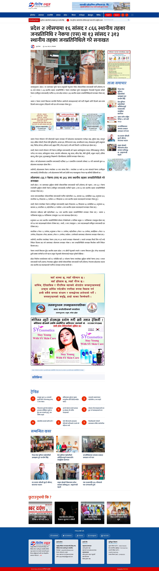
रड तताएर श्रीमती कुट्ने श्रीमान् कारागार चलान (42, 483)
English (108, 15)
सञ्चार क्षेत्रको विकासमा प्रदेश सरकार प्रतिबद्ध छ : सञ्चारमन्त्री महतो (67, 485)
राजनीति (50, 15)
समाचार (41, 15)
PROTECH (125, 569)
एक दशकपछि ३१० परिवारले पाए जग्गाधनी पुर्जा (92, 483)
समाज (58, 15)
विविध (98, 15)
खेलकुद (90, 15)
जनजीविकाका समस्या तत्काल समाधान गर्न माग (93, 456)
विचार (74, 15)
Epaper (117, 15)
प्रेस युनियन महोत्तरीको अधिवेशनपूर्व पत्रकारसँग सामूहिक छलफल (71, 20)
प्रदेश (65, 15)
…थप (40, 555)
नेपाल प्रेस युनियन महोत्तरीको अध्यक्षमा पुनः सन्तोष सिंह (41, 456)
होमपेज (32, 15)
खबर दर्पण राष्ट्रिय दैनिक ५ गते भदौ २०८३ (123, 119)
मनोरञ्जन (82, 15)
